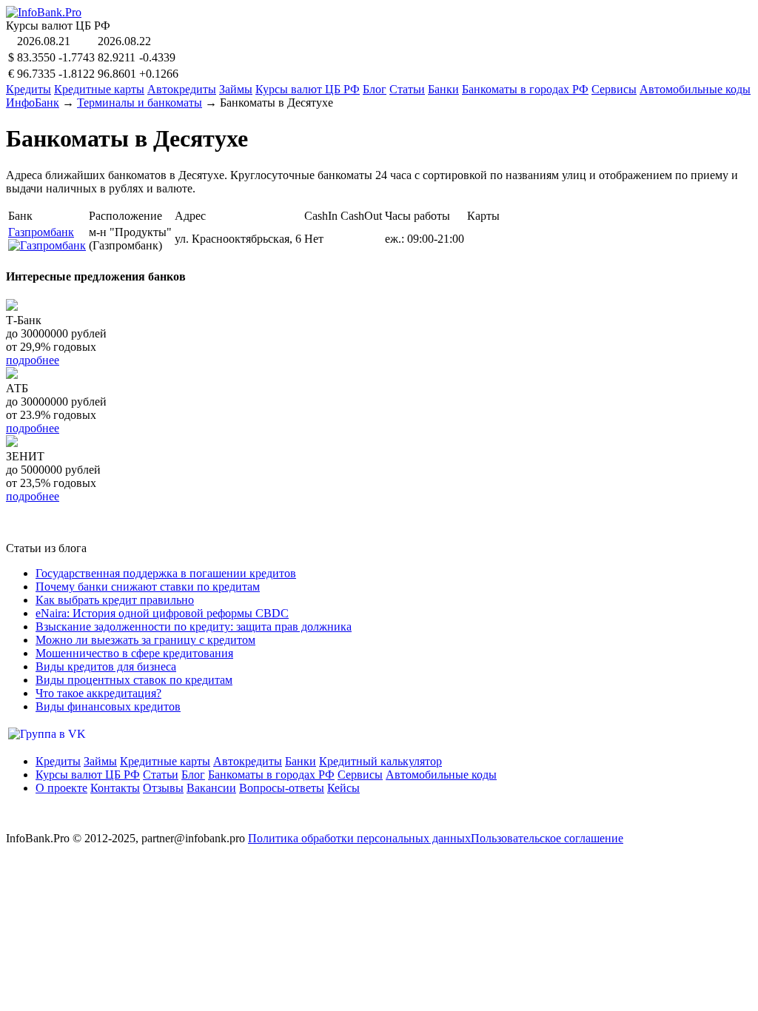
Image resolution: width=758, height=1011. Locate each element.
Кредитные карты (99, 89)
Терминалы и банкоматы (139, 102)
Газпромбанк (41, 232)
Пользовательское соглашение (547, 838)
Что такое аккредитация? (98, 693)
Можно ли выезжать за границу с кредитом (145, 640)
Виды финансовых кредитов (108, 706)
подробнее (32, 360)
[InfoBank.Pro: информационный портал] (43, 12)
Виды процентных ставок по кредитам (134, 680)
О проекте (61, 788)
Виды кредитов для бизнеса (106, 666)
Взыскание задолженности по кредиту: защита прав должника (194, 626)
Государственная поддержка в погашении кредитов (166, 573)
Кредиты (28, 89)
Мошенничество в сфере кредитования (134, 653)
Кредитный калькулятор (380, 761)
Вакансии (211, 788)
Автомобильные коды (695, 89)
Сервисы (614, 89)
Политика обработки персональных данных (359, 838)
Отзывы (163, 788)
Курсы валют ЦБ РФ (307, 89)
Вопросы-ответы (281, 788)
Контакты (115, 788)
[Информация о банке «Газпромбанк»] (47, 245)
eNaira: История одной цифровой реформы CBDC (162, 613)
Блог (374, 89)
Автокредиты (181, 89)
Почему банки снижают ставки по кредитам (148, 586)
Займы (235, 89)
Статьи (407, 89)
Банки (443, 89)
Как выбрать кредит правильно (115, 600)
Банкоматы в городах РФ (525, 89)
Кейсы (343, 788)
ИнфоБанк (32, 102)
